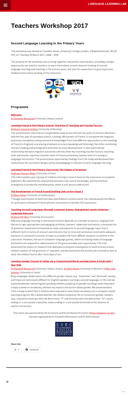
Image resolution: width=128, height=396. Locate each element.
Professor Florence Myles (23, 173)
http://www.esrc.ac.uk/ (102, 312)
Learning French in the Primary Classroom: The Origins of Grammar (49, 169)
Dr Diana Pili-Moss (20, 216)
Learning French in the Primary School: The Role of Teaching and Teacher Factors (56, 125)
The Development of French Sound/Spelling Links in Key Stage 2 (47, 191)
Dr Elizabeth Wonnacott (23, 118)
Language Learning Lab (107, 3)
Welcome (16, 114)
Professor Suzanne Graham (24, 129)
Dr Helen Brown (71, 268)
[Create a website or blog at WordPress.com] (7, 381)
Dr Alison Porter (18, 195)
